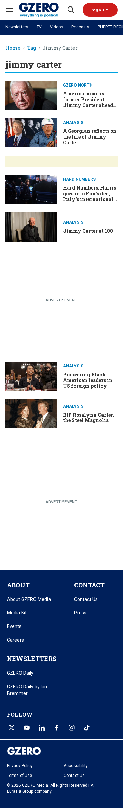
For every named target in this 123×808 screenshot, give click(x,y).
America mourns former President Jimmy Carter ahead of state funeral (88, 102)
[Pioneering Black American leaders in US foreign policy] (31, 375)
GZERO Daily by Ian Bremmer (27, 690)
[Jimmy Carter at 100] (31, 226)
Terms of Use (19, 775)
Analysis (73, 122)
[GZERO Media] (42, 10)
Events (14, 626)
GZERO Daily (20, 673)
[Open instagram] (72, 727)
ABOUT (18, 585)
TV (39, 27)
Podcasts (80, 27)
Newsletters (16, 27)
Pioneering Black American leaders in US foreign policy (87, 380)
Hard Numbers (79, 179)
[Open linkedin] (41, 727)
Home (12, 48)
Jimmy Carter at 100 (88, 230)
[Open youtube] (26, 727)
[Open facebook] (57, 727)
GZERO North (78, 85)
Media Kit (17, 612)
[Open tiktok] (87, 727)
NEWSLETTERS (31, 658)
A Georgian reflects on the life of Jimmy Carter (90, 137)
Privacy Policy (20, 765)
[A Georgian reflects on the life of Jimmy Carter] (31, 131)
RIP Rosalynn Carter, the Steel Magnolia (88, 418)
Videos (56, 27)
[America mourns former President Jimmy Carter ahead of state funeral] (31, 94)
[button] (100, 10)
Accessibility (76, 765)
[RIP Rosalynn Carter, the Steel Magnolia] (31, 412)
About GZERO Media (29, 599)
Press (80, 612)
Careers (15, 640)
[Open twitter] (11, 727)
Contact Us (86, 599)
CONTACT (89, 585)
